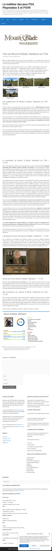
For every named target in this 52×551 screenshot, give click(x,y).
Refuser (34, 545)
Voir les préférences (44, 545)
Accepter (24, 545)
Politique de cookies (32, 548)
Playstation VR (18, 410)
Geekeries (43, 19)
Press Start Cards (7, 440)
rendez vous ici (19, 424)
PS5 (7, 19)
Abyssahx (5, 436)
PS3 (27, 19)
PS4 (2, 19)
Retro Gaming (34, 19)
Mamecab (21, 19)
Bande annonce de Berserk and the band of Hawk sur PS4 (16, 349)
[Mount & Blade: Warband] (9, 322)
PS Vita (13, 19)
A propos (38, 548)
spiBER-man (5, 442)
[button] (49, 533)
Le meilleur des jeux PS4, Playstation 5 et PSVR (18, 6)
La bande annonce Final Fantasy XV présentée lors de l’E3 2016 (17, 348)
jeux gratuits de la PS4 (18, 490)
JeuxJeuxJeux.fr (6, 438)
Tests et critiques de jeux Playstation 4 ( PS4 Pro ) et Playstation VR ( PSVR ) (20, 346)
